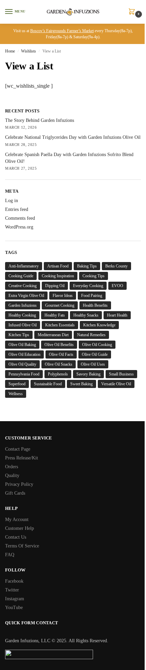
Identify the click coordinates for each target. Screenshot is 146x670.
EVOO (117, 285)
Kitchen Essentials (60, 325)
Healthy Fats (54, 315)
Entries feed (16, 209)
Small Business (121, 374)
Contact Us (15, 537)
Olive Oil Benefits (59, 344)
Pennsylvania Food (23, 374)
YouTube (14, 607)
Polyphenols (58, 374)
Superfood (16, 384)
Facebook (14, 581)
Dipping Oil (55, 285)
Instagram (14, 598)
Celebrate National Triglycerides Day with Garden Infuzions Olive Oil (73, 137)
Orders (11, 466)
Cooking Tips (94, 276)
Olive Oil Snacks (58, 364)
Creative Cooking (22, 285)
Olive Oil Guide (95, 354)
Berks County (116, 266)
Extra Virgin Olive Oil (26, 295)
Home (10, 51)
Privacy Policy (19, 484)
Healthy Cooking (22, 315)
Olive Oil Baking (22, 344)
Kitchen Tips (18, 334)
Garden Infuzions (22, 305)
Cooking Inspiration (58, 276)
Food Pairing (91, 295)
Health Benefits (95, 305)
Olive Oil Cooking (97, 344)
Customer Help (19, 528)
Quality (12, 475)
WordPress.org (19, 227)
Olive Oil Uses (93, 364)
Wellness (15, 393)
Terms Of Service (22, 545)
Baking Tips (87, 266)
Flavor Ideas (63, 295)
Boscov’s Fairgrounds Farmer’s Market (62, 30)
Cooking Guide (20, 276)
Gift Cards (15, 493)
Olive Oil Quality (22, 364)
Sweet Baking (81, 384)
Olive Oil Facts (61, 354)
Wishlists (28, 51)
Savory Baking (88, 374)
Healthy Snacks (85, 315)
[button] (133, 12)
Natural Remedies (91, 334)
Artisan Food (58, 266)
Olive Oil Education (24, 354)
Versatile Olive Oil (116, 384)
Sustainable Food (48, 384)
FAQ (9, 554)
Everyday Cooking (88, 285)
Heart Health (117, 315)
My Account (17, 519)
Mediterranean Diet (53, 334)
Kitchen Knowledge (99, 325)
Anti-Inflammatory (23, 266)
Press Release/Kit (21, 457)
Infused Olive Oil (22, 325)
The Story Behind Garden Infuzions (39, 120)
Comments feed (20, 218)
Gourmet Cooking (59, 305)
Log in (11, 200)
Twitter (12, 589)
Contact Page (17, 449)
